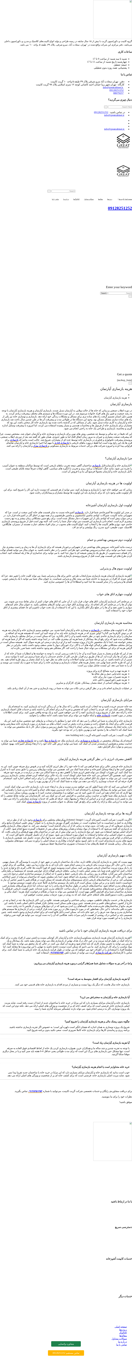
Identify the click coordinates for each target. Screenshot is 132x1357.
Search (103, 293)
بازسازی (14, 439)
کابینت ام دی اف (118, 1268)
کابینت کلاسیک (119, 1286)
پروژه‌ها (123, 1237)
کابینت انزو (121, 1274)
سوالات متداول (119, 1246)
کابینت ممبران (119, 1277)
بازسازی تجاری (25, 740)
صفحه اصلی (120, 1234)
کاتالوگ (123, 1240)
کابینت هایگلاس (119, 1271)
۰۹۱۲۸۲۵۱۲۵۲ (57, 952)
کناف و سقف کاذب (117, 1321)
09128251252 (116, 90)
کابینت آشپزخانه (119, 1265)
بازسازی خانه (103, 715)
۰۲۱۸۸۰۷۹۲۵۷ (116, 1220)
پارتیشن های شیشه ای (115, 1315)
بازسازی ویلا (50, 740)
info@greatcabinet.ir (113, 87)
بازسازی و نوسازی (89, 740)
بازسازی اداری (62, 442)
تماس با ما (121, 1252)
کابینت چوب (120, 1283)
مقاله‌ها (123, 1243)
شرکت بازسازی (103, 952)
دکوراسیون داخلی (118, 1318)
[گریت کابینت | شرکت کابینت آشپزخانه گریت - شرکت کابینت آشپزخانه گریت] (123, 149)
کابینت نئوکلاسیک (118, 1289)
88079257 (118, 93)
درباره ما (122, 1249)
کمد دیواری (121, 1309)
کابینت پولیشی (119, 1280)
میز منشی (122, 1312)
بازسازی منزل (40, 445)
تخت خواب (121, 1306)
